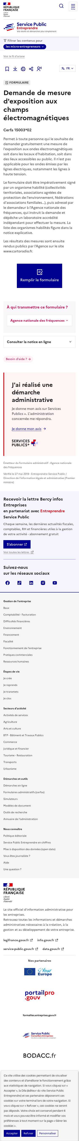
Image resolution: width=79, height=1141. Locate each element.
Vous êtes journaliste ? (16, 856)
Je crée (7, 678)
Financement (11, 635)
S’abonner (15, 544)
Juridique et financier (16, 749)
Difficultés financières (16, 621)
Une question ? (12, 869)
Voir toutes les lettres (16, 552)
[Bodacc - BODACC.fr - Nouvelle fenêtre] (39, 1055)
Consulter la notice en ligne (29, 341)
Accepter (12, 1133)
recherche (61, 6)
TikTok (19, 583)
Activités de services (15, 715)
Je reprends (10, 685)
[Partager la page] (31, 69)
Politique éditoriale (15, 836)
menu (73, 9)
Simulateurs (10, 799)
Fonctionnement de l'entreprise (22, 648)
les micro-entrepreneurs (23, 46)
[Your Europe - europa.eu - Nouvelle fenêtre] (39, 971)
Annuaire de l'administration (20, 819)
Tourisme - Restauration (17, 755)
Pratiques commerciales (17, 655)
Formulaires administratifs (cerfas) (23, 792)
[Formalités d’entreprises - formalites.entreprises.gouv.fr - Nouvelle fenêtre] (39, 1015)
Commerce (10, 742)
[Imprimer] (23, 69)
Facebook (7, 583)
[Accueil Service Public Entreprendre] (30, 31)
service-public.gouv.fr (18, 949)
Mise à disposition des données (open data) (29, 849)
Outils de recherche (15, 812)
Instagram (43, 583)
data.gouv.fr (51, 949)
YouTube (55, 583)
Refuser (28, 1133)
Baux (6, 608)
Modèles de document (17, 806)
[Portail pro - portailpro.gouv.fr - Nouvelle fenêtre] (39, 995)
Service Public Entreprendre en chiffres (27, 842)
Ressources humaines (16, 661)
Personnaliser (47, 1133)
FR (68, 68)
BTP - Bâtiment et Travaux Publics (23, 735)
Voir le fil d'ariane (14, 56)
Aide (6, 863)
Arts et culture (12, 729)
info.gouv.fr (45, 940)
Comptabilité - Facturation (19, 615)
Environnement (12, 628)
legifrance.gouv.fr (16, 940)
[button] (39, 69)
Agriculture (10, 722)
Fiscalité (8, 641)
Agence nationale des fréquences (37, 320)
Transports (9, 762)
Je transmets (10, 692)
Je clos (7, 698)
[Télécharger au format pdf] (15, 69)
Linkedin (31, 583)
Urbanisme (9, 769)
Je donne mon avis (26, 428)
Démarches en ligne (15, 785)
